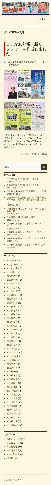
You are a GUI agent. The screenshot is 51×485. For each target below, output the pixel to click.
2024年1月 (12, 291)
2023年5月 (12, 310)
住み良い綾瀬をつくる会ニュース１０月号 (26, 224)
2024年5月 (12, 283)
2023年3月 (12, 318)
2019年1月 (12, 387)
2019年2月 (12, 383)
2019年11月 (12, 371)
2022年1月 (12, 341)
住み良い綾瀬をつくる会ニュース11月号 (26, 244)
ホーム (7, 471)
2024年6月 (12, 279)
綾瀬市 (10, 458)
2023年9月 (12, 299)
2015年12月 (12, 425)
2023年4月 (12, 314)
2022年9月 (12, 329)
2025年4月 (12, 272)
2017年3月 (12, 406)
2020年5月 (12, 367)
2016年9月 (12, 417)
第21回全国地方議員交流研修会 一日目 (26, 191)
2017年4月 (12, 402)
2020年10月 (13, 356)
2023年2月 (12, 321)
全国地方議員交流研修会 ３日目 (23, 179)
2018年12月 (12, 390)
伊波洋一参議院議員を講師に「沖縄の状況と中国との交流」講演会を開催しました (26, 200)
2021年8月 (12, 344)
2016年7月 (12, 421)
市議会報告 (12, 446)
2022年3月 (12, 337)
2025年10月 (13, 260)
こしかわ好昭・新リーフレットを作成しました (26, 49)
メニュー (43, 19)
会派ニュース (13, 442)
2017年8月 (12, 398)
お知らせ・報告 (39, 154)
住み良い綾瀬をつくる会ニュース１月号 (26, 238)
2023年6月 (12, 306)
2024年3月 (12, 287)
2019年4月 (12, 375)
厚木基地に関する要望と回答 (21, 217)
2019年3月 (12, 379)
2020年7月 (12, 364)
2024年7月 (12, 276)
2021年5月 (12, 348)
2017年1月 (12, 413)
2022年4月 (12, 333)
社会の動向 (12, 454)
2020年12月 (13, 352)
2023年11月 (12, 295)
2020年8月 (12, 360)
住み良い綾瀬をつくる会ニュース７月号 (26, 232)
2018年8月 (12, 394)
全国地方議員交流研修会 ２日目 (23, 185)
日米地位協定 (13, 450)
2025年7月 (12, 268)
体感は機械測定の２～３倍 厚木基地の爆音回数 (26, 209)
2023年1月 (12, 325)
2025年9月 (12, 264)
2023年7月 (12, 302)
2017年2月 (12, 409)
